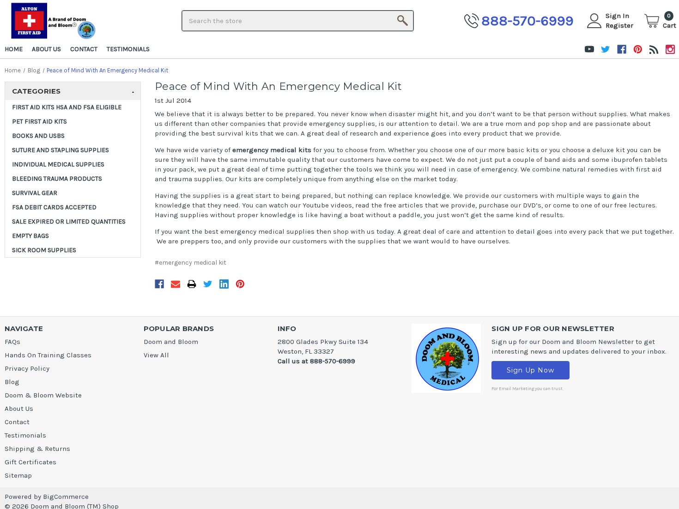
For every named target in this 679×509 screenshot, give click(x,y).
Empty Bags (30, 236)
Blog (12, 382)
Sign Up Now (530, 370)
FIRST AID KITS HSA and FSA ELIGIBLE (66, 107)
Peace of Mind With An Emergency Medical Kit (278, 86)
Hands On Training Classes (48, 355)
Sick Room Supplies (44, 250)
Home (14, 49)
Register (619, 25)
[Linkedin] (224, 285)
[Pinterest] (240, 285)
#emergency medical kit (190, 262)
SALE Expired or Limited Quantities (69, 221)
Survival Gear (34, 193)
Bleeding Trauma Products (57, 179)
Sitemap (18, 475)
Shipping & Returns (37, 448)
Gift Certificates (30, 462)
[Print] (191, 285)
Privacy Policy (27, 368)
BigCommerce (66, 496)
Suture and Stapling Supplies (60, 150)
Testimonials (128, 49)
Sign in (617, 16)
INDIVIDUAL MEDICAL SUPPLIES (58, 164)
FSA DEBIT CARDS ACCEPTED (54, 207)
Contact (83, 49)
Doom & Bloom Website (43, 395)
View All (156, 355)
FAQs (12, 341)
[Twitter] (207, 285)
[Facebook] (159, 285)
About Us (46, 49)
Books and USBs (38, 136)
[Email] (175, 285)
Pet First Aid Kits (39, 121)
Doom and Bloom (171, 341)
